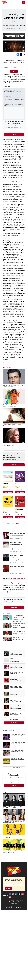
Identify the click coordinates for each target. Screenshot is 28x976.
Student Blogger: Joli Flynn (19, 578)
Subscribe (14, 607)
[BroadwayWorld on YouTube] (10, 897)
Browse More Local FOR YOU (15, 448)
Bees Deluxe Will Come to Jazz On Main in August (13, 105)
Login (19, 2)
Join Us (21, 900)
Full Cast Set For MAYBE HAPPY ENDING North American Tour (14, 95)
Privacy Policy (18, 907)
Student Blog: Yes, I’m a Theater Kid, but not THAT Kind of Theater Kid (16, 544)
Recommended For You (8, 730)
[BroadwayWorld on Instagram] (13, 894)
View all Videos (6, 644)
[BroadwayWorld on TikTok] (19, 894)
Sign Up (14, 71)
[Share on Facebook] (18, 54)
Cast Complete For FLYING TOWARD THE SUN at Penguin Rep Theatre (14, 100)
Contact (16, 900)
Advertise (7, 900)
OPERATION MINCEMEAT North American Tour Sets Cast (14, 836)
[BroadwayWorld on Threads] (22, 894)
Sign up (14, 785)
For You (9, 367)
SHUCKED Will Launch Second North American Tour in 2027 (12, 851)
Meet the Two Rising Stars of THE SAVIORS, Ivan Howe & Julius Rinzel (19, 639)
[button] (23, 2)
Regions (15, 901)
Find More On (13, 523)
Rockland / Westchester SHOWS (11, 648)
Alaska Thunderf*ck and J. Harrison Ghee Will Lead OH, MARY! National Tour (13, 807)
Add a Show (14, 722)
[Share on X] (21, 54)
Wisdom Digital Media (18, 906)
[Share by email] (24, 54)
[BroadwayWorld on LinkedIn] (16, 894)
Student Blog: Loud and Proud (17, 533)
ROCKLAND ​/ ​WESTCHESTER (11, 2)
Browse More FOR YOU (13, 767)
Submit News (9, 901)
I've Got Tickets (8, 492)
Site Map (20, 901)
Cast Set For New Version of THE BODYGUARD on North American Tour (12, 91)
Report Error (14, 903)
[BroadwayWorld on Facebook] (10, 894)
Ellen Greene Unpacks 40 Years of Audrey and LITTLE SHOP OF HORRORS (19, 633)
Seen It (8, 489)
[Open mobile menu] (26, 2)
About (12, 900)
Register (15, 2)
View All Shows (14, 719)
